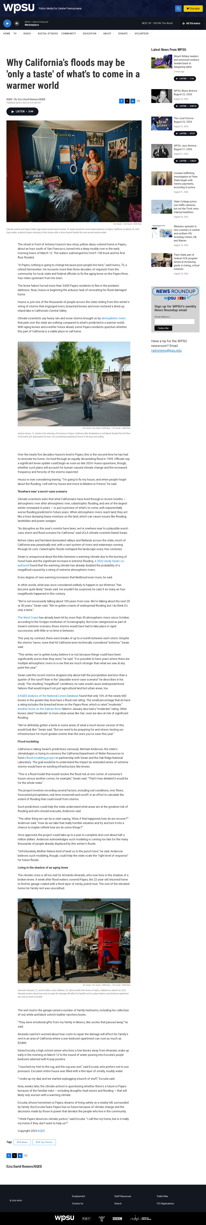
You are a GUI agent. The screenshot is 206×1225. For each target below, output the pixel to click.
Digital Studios (48, 33)
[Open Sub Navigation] (19, 33)
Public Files (162, 1196)
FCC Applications (165, 1203)
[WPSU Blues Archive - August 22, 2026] (161, 96)
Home (6, 33)
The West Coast (28, 617)
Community (68, 33)
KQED (41, 1131)
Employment (78, 1196)
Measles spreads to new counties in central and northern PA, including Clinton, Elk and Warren (187, 233)
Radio (27, 33)
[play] (7, 23)
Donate (195, 8)
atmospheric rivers (114, 318)
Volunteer (142, 33)
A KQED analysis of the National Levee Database (48, 695)
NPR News (22, 1142)
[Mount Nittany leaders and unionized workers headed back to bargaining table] (161, 61)
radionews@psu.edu (166, 350)
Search (118, 1203)
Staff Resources (122, 1196)
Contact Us (77, 1203)
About (107, 33)
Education (89, 33)
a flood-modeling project (40, 757)
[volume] (17, 23)
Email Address (162, 316)
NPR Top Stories (44, 1142)
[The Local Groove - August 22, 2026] (161, 123)
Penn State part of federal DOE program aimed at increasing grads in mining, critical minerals (186, 262)
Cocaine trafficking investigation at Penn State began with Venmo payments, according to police (185, 180)
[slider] (22, 23)
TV (15, 33)
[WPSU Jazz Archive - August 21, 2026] (161, 151)
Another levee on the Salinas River (39, 709)
